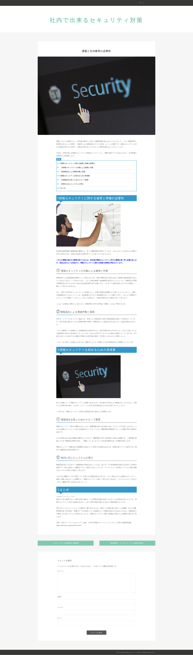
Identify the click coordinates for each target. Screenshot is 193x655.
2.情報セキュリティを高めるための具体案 (75, 176)
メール (60, 607)
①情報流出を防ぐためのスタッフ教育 (74, 180)
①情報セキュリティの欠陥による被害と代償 (76, 167)
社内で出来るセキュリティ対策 (96, 20)
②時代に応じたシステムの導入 (72, 184)
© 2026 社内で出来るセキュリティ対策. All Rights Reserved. (135, 652)
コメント (60, 571)
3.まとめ (63, 188)
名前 (59, 597)
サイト (59, 618)
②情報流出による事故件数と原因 (72, 171)
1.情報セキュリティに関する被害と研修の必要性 (77, 163)
